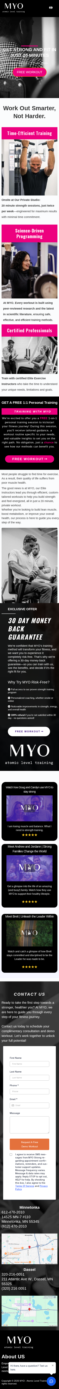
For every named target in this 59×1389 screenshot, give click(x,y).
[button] (51, 8)
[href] (29, 1249)
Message (15, 1113)
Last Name (16, 1071)
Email (13, 1099)
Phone (14, 1085)
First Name (16, 1058)
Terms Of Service (24, 1186)
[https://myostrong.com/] (14, 8)
